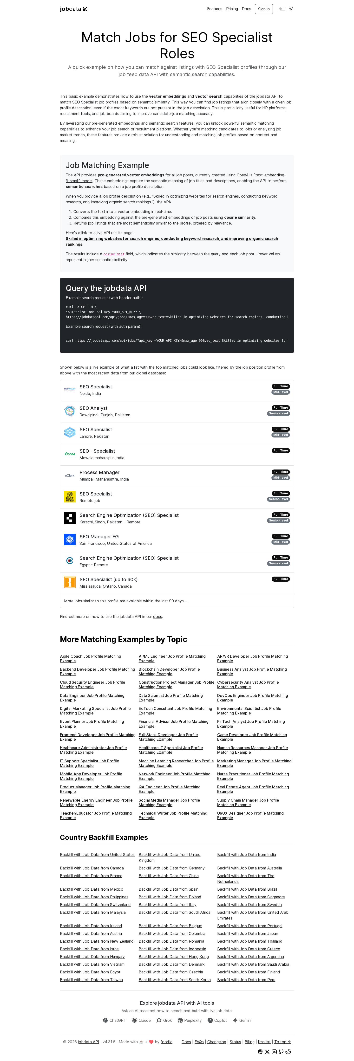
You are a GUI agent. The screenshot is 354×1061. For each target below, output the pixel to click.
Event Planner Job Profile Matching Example (92, 723)
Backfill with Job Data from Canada (92, 868)
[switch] (282, 9)
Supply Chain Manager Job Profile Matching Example (248, 802)
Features (214, 8)
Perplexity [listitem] (193, 1020)
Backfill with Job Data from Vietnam (92, 964)
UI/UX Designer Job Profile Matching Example (250, 815)
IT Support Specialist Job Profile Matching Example (89, 763)
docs (157, 616)
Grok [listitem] (167, 1020)
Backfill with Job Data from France (91, 875)
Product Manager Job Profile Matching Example (95, 789)
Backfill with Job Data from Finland (248, 972)
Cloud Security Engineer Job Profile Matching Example (92, 684)
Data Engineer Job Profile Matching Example (92, 697)
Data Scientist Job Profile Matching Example (171, 697)
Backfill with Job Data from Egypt (90, 972)
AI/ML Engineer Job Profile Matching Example (172, 658)
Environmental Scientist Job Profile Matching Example (249, 710)
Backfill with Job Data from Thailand (249, 941)
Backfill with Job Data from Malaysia (93, 912)
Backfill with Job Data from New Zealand (97, 941)
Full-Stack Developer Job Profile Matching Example (168, 737)
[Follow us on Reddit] (288, 1051)
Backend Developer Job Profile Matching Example (97, 671)
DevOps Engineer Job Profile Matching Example (252, 697)
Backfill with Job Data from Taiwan (91, 979)
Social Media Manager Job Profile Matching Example (169, 802)
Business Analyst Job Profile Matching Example (252, 671)
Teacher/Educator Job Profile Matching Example (96, 815)
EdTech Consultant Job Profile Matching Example (175, 710)
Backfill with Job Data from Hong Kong (174, 956)
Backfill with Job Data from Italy (168, 904)
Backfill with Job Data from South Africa (174, 912)
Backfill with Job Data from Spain (168, 889)
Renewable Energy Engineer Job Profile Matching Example (96, 802)
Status (235, 1041)
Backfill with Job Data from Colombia (172, 933)
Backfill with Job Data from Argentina (250, 956)
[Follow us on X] (267, 1051)
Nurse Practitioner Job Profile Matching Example (253, 776)
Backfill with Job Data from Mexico (91, 889)
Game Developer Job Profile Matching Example (252, 737)
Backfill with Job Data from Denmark (172, 964)
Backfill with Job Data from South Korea (175, 979)
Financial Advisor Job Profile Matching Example (174, 723)
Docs (246, 8)
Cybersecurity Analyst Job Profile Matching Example (248, 684)
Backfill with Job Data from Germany (172, 868)
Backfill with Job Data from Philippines (94, 896)
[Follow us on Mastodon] (260, 1051)
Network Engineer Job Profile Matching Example (174, 776)
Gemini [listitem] (245, 1020)
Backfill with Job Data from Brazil (247, 889)
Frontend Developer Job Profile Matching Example (98, 737)
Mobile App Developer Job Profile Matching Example (91, 776)
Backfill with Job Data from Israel (89, 948)
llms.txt (264, 1041)
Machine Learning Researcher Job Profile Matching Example (176, 763)
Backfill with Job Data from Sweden (249, 904)
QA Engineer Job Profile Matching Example (170, 789)
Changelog (216, 1041)
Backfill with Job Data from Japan (247, 933)
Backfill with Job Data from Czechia (171, 972)
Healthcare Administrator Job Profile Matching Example (93, 750)
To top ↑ (282, 1041)
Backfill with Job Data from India (246, 854)
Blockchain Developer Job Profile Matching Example (169, 671)
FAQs (199, 1041)
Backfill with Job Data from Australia (249, 868)
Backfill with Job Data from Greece (248, 948)
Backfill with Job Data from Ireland (91, 925)
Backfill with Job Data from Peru (246, 979)
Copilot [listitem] (220, 1020)
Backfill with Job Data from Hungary (92, 956)
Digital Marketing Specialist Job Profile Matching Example (95, 710)
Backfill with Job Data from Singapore (251, 896)
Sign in (264, 8)
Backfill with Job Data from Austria (91, 933)
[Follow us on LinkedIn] (274, 1051)
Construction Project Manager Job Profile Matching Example (177, 684)
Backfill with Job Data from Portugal (249, 925)
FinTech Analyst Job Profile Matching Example (251, 723)
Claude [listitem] (145, 1020)
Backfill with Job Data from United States (97, 854)
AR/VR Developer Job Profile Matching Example (252, 658)
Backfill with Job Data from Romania (171, 941)
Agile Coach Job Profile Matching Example (90, 658)
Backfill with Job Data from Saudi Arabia (253, 964)
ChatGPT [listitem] (118, 1020)
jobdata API (88, 1041)
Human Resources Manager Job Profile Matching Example (252, 750)
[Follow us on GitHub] (281, 1051)
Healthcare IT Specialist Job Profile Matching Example (171, 750)
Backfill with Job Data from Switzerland (95, 904)
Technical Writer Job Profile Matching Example (173, 815)
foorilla (166, 1041)
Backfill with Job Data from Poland (170, 896)
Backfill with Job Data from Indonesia (172, 948)
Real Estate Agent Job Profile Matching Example (253, 789)
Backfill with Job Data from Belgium (170, 925)
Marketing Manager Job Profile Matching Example (254, 763)
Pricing (232, 8)
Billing (250, 1041)
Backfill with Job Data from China (169, 875)
